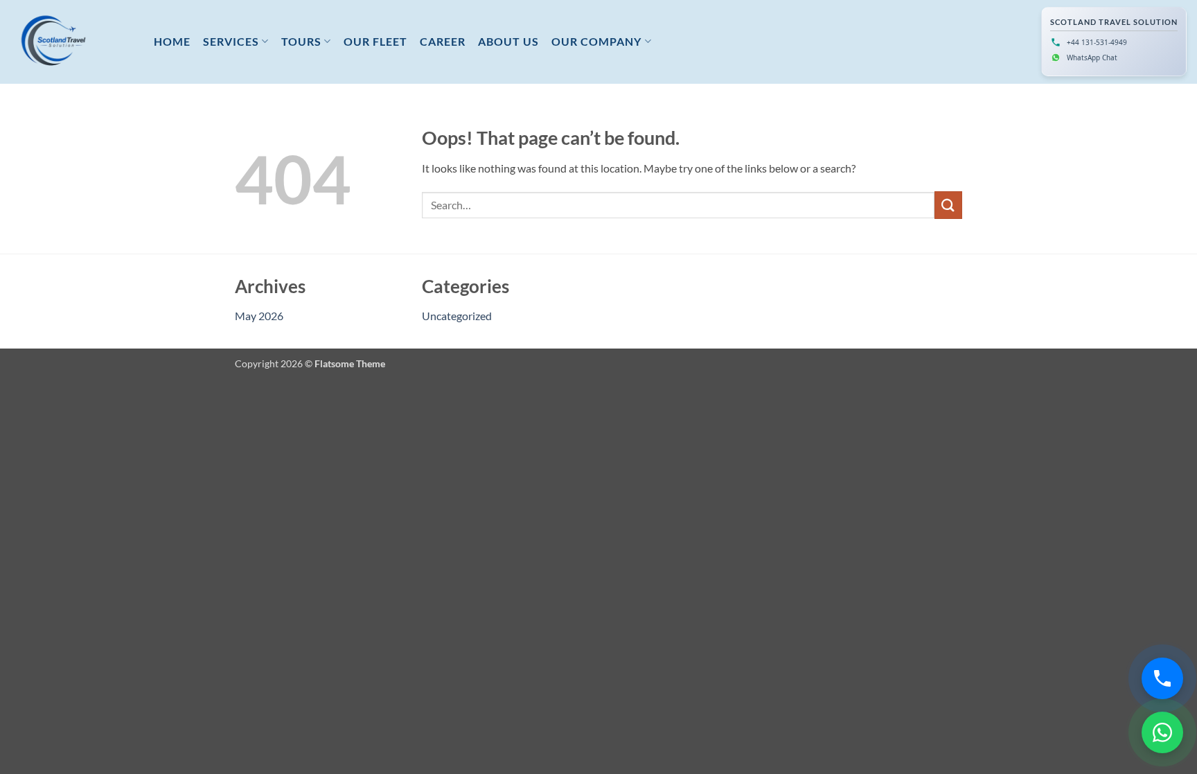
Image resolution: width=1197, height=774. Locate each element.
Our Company (596, 41)
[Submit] (948, 204)
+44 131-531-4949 (1097, 42)
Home (172, 41)
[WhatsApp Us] (1162, 732)
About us (508, 41)
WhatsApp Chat (1092, 57)
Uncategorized (457, 315)
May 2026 (259, 315)
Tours (301, 41)
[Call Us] (1162, 678)
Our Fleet (375, 41)
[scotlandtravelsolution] (71, 42)
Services (231, 41)
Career (443, 41)
